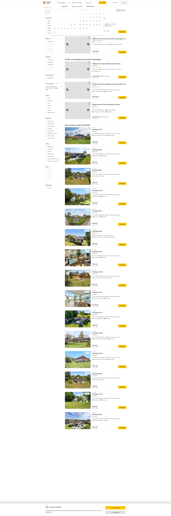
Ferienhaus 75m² (97, 312)
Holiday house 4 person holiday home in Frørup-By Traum (109, 84)
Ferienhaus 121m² (97, 353)
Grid (124, 10)
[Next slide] (88, 44)
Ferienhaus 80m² (97, 170)
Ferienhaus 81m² (97, 231)
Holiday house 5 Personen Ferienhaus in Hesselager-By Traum (110, 39)
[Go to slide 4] (78, 118)
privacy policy (49, 512)
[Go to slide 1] (76, 52)
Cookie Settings (115, 512)
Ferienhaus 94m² (97, 211)
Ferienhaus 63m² (97, 251)
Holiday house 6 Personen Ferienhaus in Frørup (106, 104)
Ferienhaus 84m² (97, 150)
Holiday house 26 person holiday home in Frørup (106, 63)
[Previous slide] (67, 44)
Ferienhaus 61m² (97, 129)
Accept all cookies (115, 507)
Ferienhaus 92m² (97, 414)
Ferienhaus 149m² (97, 333)
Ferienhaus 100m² (97, 272)
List (119, 10)
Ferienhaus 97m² (97, 292)
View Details (122, 31)
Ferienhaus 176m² (97, 190)
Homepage (46, 7)
